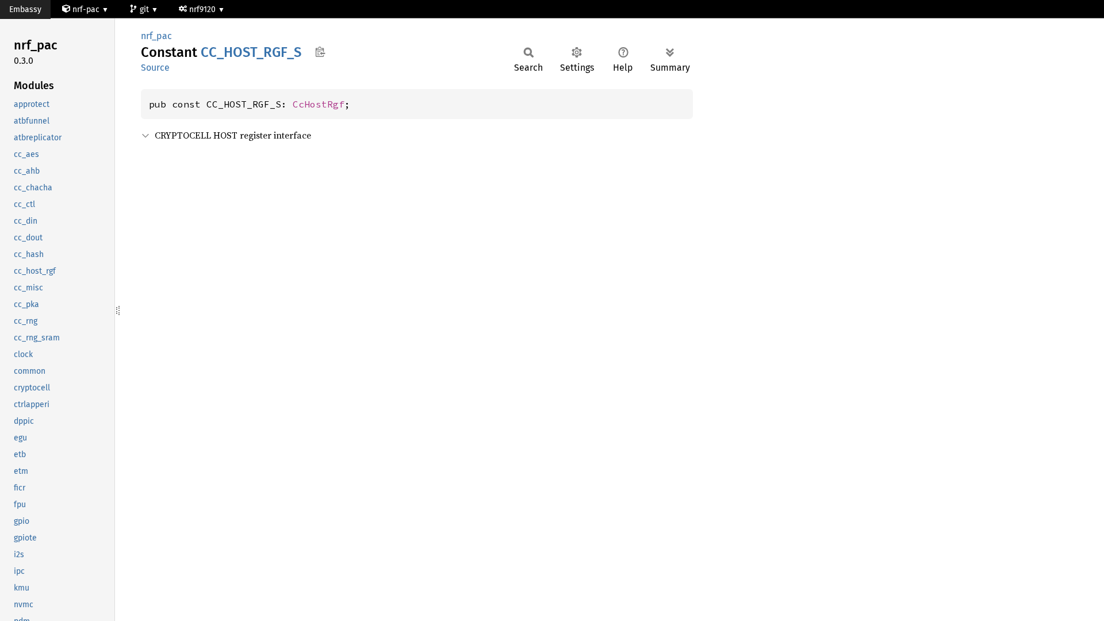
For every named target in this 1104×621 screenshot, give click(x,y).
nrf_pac (156, 35)
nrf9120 (203, 9)
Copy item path (319, 52)
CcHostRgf (318, 104)
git (145, 9)
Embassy (25, 9)
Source (155, 67)
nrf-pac (86, 9)
